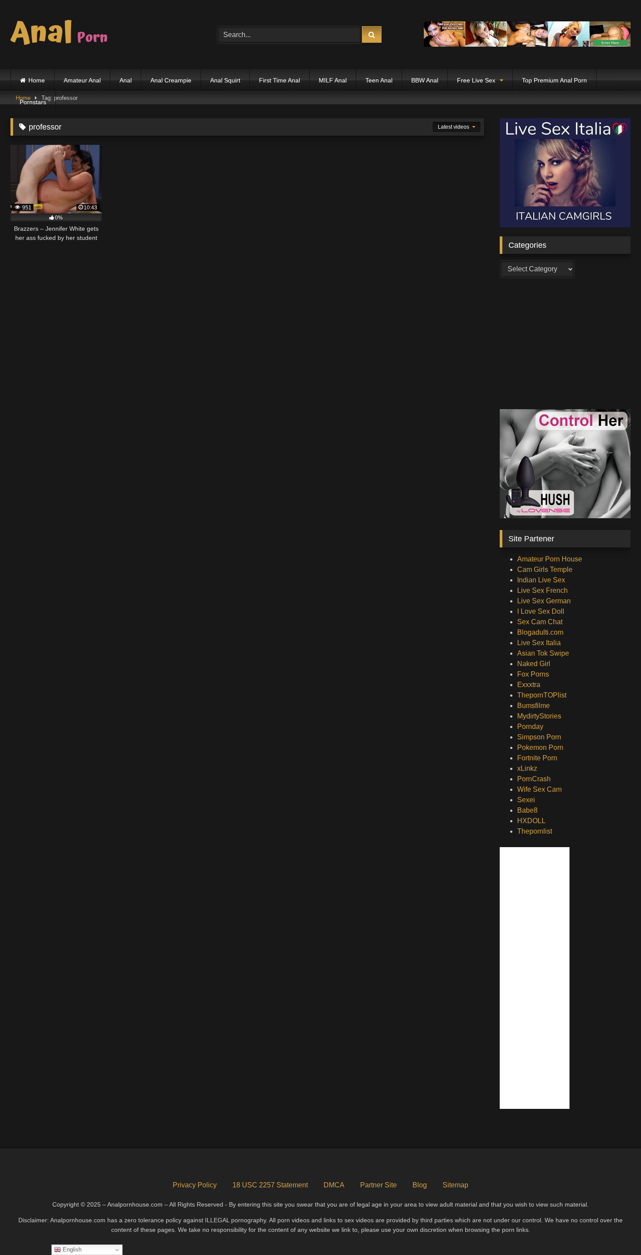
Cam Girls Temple (545, 569)
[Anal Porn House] (62, 34)
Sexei (526, 800)
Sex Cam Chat (540, 622)
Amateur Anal (82, 80)
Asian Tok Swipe (543, 653)
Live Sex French (542, 590)
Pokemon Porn (540, 747)
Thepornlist (534, 831)
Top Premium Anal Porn (554, 80)
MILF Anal (333, 80)
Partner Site (378, 1185)
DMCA (334, 1185)
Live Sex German (544, 601)
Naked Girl (533, 663)
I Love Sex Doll (540, 611)
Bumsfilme (533, 705)
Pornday (530, 726)
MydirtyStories (539, 716)
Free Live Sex (476, 80)
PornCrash (534, 779)
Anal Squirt (225, 80)
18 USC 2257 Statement (270, 1185)
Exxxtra (528, 684)
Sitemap (455, 1185)
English (71, 1249)
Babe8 (527, 810)
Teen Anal (378, 80)
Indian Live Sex (541, 580)
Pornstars (33, 102)
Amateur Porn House (549, 559)
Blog (420, 1185)
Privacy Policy (195, 1185)
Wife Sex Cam (539, 789)
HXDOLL (531, 820)
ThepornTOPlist (541, 695)
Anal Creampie (170, 80)
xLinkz (527, 768)
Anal (125, 80)
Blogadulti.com (540, 632)
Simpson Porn (539, 737)
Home (36, 80)
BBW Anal (424, 80)
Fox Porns (533, 674)
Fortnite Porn (537, 758)
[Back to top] (614, 1229)
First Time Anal (279, 80)
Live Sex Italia (539, 642)
